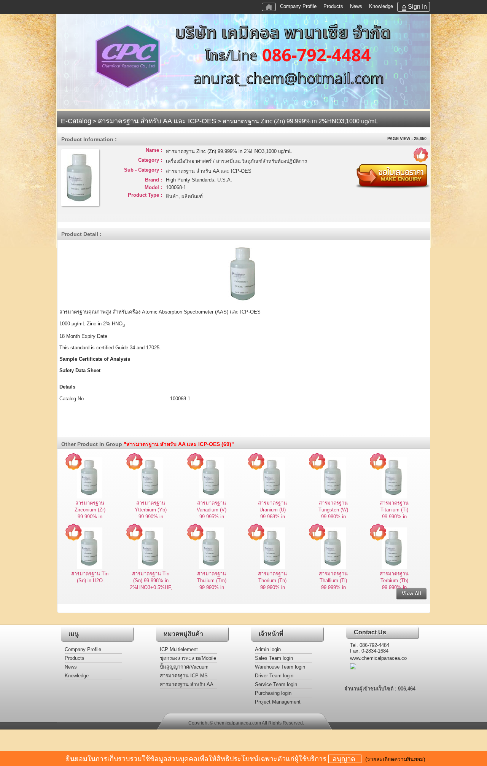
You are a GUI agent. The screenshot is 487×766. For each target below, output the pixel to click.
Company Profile (298, 6)
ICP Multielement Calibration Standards (183, 650)
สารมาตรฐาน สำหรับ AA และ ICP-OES (157, 121)
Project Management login (278, 702)
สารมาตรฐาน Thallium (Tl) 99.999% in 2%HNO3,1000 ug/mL (333, 587)
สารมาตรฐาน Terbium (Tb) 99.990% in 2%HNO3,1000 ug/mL (394, 587)
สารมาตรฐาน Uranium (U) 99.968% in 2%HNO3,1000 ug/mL (272, 516)
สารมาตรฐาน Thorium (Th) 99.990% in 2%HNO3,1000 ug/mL (272, 587)
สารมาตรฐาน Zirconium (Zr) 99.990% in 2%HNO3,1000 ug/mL (89, 516)
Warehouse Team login (280, 667)
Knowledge (381, 6)
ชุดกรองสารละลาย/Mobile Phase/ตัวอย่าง (188, 658)
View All (411, 593)
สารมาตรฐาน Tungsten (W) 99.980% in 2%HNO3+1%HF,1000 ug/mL (336, 516)
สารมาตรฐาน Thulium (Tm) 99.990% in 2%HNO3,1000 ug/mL (211, 587)
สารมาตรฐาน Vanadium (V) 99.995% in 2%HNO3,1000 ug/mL (211, 516)
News (356, 6)
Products (333, 6)
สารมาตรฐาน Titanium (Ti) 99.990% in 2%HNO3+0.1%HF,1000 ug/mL (400, 516)
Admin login (268, 649)
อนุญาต (345, 759)
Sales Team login (274, 658)
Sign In (417, 6)
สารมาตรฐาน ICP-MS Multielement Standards (186, 676)
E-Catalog (76, 121)
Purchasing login (273, 693)
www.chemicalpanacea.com (378, 658)
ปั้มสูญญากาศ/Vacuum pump (184, 667)
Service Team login (276, 684)
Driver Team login (274, 675)
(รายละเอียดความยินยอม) (395, 759)
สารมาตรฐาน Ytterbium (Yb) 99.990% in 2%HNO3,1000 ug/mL (150, 516)
